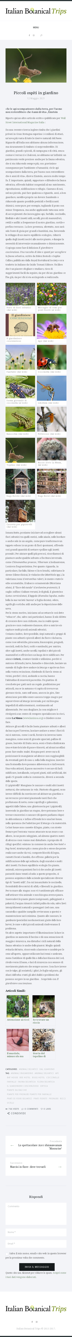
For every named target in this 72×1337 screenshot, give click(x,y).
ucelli (10, 1103)
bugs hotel (38, 1077)
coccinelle (52, 1077)
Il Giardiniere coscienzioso (23, 1086)
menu (36, 27)
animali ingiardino (22, 1073)
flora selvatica (46, 1082)
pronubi (54, 1098)
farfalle (11, 1082)
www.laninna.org (33, 718)
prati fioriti (40, 1098)
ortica (44, 1086)
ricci (63, 1098)
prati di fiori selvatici (19, 1098)
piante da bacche (17, 1090)
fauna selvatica (27, 1082)
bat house (12, 1077)
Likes (47, 1109)
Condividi (18, 1113)
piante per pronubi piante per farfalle (29, 1094)
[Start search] (41, 35)
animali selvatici (44, 1073)
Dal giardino (47, 1069)
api (57, 1073)
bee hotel (25, 1077)
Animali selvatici (28, 1069)
